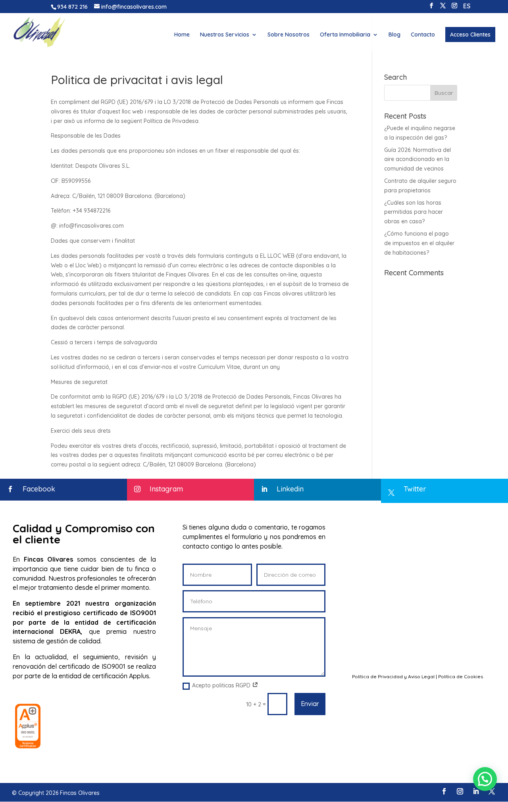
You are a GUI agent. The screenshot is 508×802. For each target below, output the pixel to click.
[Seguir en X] (491, 791)
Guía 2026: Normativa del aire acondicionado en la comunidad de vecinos (417, 159)
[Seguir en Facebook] (444, 791)
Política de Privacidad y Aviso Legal (393, 676)
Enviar (310, 704)
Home (182, 35)
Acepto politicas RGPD (222, 685)
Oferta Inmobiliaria (345, 35)
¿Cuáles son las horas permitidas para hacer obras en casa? (413, 212)
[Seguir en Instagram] (460, 791)
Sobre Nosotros (288, 35)
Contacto (423, 35)
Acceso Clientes (470, 34)
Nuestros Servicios (224, 35)
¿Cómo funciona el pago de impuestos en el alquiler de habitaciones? (419, 243)
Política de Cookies (460, 676)
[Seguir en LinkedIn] (476, 791)
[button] (485, 779)
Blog (394, 35)
